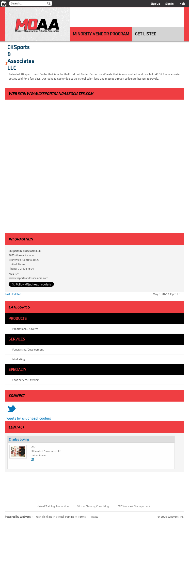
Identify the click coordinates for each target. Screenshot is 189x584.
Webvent (25, 517)
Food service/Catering (25, 380)
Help (182, 4)
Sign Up (155, 4)
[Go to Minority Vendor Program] (37, 26)
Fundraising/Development (28, 350)
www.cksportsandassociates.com (60, 93)
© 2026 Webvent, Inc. (171, 517)
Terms (82, 517)
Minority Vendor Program (101, 34)
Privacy (94, 517)
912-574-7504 (26, 269)
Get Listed (146, 34)
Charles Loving (19, 439)
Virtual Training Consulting (93, 506)
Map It (14, 273)
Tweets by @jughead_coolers (28, 418)
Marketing (18, 359)
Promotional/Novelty (25, 329)
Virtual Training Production (53, 506)
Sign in (169, 4)
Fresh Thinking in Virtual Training (54, 517)
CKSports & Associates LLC (20, 57)
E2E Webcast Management (133, 506)
